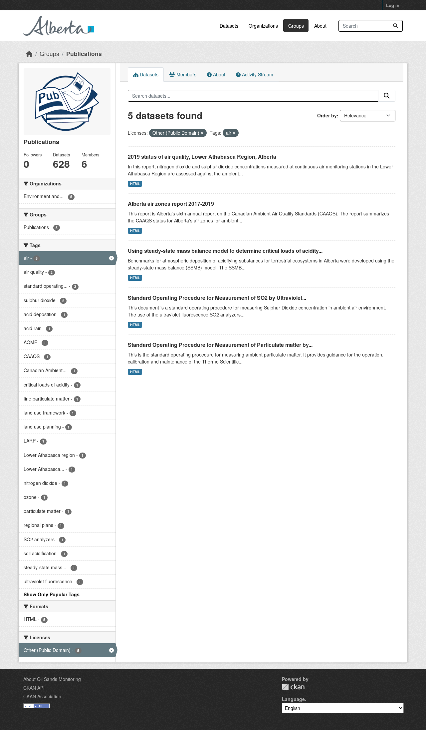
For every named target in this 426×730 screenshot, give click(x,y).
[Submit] (395, 26)
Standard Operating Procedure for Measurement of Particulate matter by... (220, 344)
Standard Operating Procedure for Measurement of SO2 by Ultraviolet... (217, 297)
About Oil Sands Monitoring (52, 679)
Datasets (229, 25)
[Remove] (202, 133)
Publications (84, 53)
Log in (392, 5)
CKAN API (34, 687)
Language (293, 699)
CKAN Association (42, 696)
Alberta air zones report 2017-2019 (171, 203)
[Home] (29, 53)
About (320, 25)
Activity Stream (257, 74)
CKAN (293, 686)
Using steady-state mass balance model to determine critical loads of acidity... (225, 250)
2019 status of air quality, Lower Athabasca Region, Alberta (202, 156)
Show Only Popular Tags (52, 594)
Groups (296, 25)
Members (185, 74)
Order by (327, 115)
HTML (135, 183)
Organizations (263, 25)
